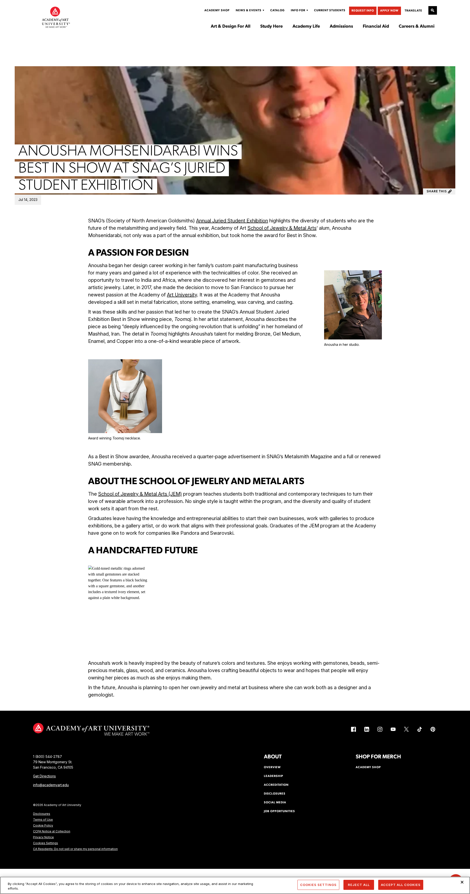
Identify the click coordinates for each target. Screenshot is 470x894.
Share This (437, 191)
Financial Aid (376, 26)
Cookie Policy (43, 825)
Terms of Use (43, 819)
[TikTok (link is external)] (419, 729)
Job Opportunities (279, 811)
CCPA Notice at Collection (51, 831)
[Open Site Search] (432, 10)
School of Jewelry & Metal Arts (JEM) (140, 494)
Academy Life (306, 26)
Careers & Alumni (417, 26)
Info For (298, 10)
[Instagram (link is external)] (380, 729)
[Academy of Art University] (56, 17)
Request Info (363, 10)
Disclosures (41, 814)
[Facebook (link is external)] (353, 729)
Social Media (275, 802)
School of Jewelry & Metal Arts (282, 228)
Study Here (271, 26)
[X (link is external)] (406, 729)
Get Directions (44, 776)
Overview (272, 767)
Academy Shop (217, 10)
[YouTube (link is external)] (393, 729)
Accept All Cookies (401, 885)
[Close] (462, 882)
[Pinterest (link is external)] (433, 729)
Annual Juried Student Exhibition (232, 221)
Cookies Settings (45, 843)
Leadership (273, 776)
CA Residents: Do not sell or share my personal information (75, 849)
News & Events (248, 10)
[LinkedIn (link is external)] (367, 729)
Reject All (359, 885)
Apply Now (389, 10)
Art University (182, 295)
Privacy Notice (43, 837)
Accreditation (276, 785)
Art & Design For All (230, 26)
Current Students (329, 10)
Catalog (277, 10)
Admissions (341, 26)
